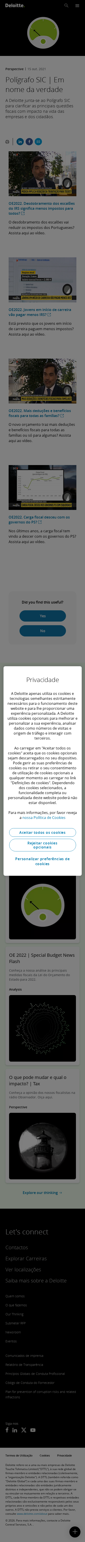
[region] (42, 771)
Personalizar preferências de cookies (42, 861)
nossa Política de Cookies (44, 817)
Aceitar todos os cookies (42, 832)
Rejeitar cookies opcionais (42, 845)
